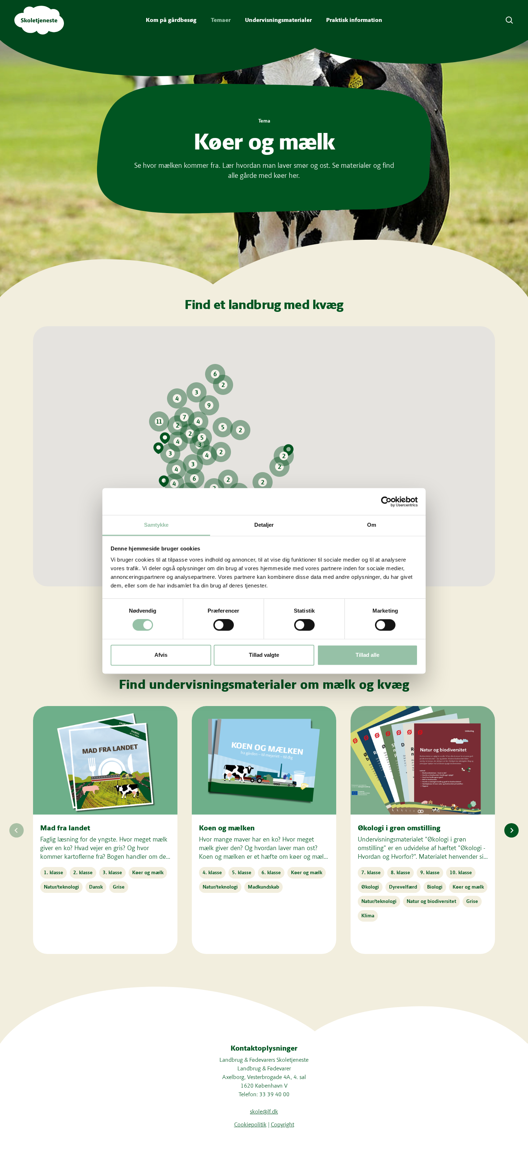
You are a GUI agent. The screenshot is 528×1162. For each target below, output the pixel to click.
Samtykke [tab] (156, 525)
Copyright (282, 1124)
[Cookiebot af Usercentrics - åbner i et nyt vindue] (386, 501)
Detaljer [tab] (264, 525)
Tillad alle (367, 655)
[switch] (223, 625)
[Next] (511, 830)
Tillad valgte (264, 655)
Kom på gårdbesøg (171, 20)
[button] (215, 374)
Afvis (160, 655)
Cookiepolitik (250, 1124)
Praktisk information (354, 20)
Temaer (221, 20)
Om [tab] (371, 525)
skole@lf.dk (264, 1111)
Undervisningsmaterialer (278, 20)
